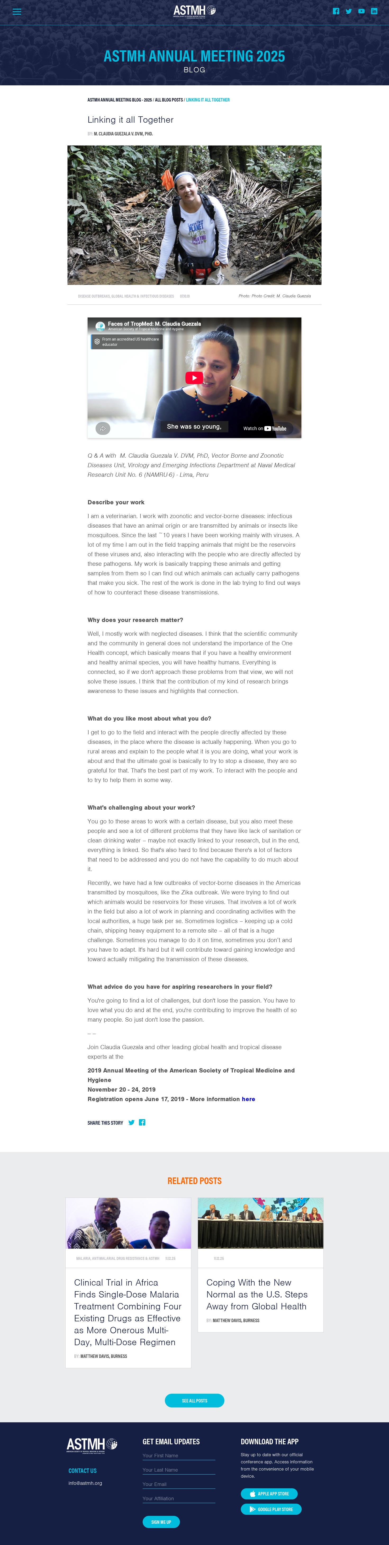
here (248, 1099)
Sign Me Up (161, 1521)
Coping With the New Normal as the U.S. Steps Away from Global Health (257, 1294)
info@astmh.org (85, 1483)
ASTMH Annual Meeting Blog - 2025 (120, 99)
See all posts (194, 1400)
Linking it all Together (208, 99)
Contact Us (83, 1470)
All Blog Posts (169, 99)
